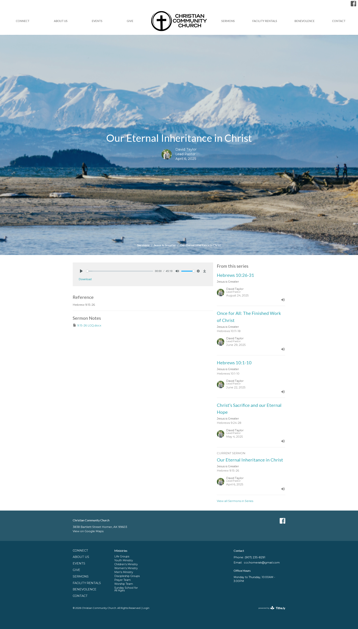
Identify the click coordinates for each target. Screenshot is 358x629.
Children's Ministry (126, 564)
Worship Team (123, 584)
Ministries (120, 550)
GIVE (130, 21)
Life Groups (121, 556)
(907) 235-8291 (255, 557)
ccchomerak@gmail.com (262, 562)
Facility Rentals (264, 21)
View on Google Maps (88, 531)
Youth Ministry (123, 560)
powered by (270, 611)
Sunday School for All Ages (126, 589)
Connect (22, 21)
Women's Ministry (126, 568)
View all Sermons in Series (235, 501)
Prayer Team (122, 580)
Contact (339, 21)
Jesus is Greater (165, 245)
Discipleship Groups (127, 576)
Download (85, 279)
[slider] (119, 271)
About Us (60, 21)
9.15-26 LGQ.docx (89, 325)
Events (97, 21)
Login (146, 608)
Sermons (228, 21)
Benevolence (304, 21)
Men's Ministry (123, 572)
